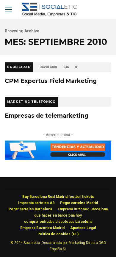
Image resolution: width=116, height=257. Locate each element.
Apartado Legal (83, 228)
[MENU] (8, 9)
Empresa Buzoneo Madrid (42, 228)
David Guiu (48, 67)
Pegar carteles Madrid (79, 203)
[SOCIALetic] (49, 11)
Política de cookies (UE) (58, 234)
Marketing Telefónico (31, 102)
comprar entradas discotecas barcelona (58, 222)
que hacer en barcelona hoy (58, 215)
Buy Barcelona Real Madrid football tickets (58, 197)
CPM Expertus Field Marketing (51, 80)
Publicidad (19, 67)
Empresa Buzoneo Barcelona (83, 209)
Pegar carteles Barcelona (30, 209)
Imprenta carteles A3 (36, 203)
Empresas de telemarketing (46, 115)
